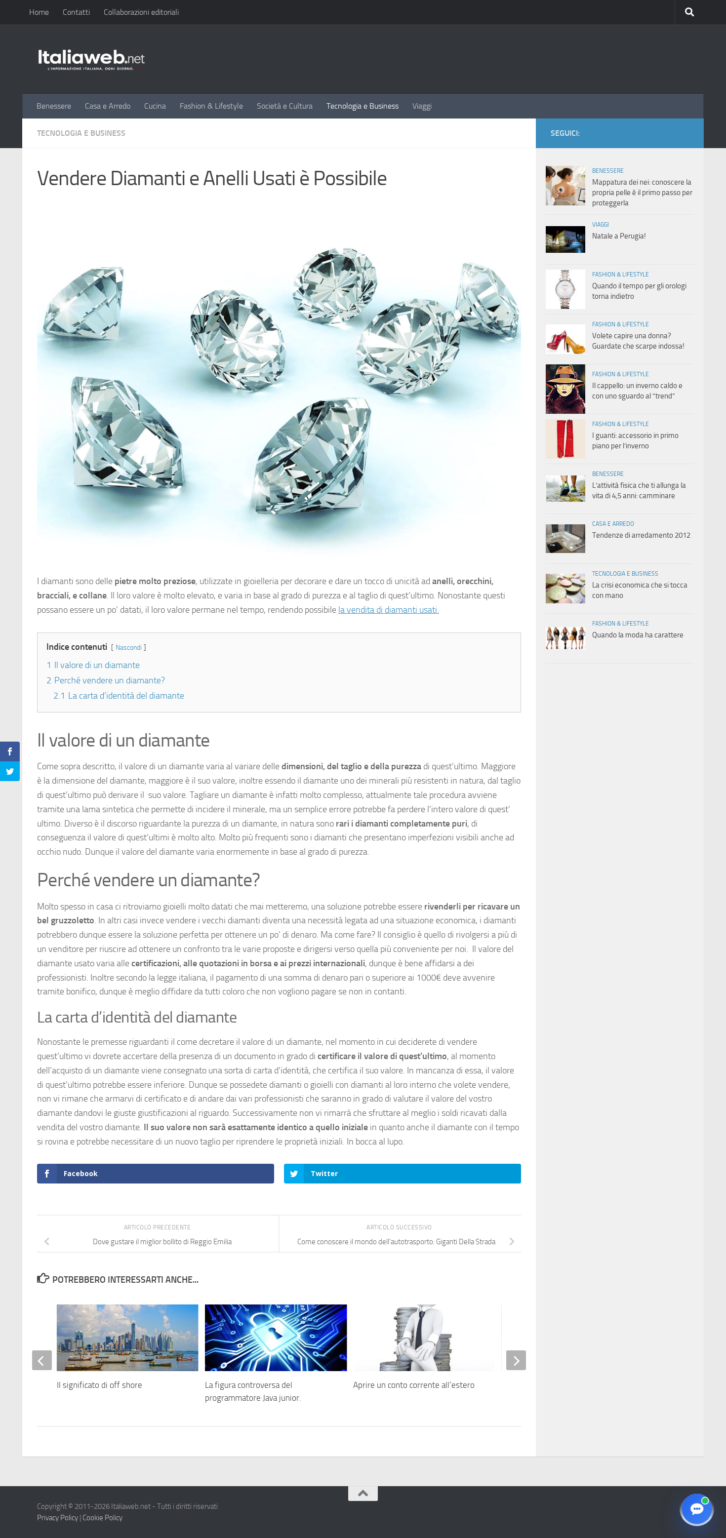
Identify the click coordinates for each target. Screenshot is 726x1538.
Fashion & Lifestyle (211, 106)
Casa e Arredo (107, 106)
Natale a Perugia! (619, 236)
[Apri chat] (697, 1509)
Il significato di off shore (99, 1385)
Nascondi (129, 647)
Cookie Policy (102, 1517)
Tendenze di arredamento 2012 (641, 535)
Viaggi (422, 106)
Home (39, 12)
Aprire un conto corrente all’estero (414, 1385)
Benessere (54, 106)
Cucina (155, 106)
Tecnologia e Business (362, 106)
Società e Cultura (285, 106)
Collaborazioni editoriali (141, 12)
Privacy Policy (57, 1517)
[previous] (42, 1360)
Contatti (76, 12)
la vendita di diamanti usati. (388, 609)
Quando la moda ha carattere (638, 635)
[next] (516, 1360)
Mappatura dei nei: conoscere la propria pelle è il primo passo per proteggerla (642, 192)
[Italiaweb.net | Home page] (91, 59)
